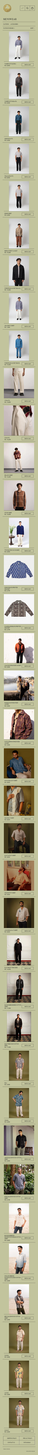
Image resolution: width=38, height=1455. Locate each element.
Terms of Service (6, 1449)
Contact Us (11, 1442)
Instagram (27, 1442)
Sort (31, 28)
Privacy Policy (27, 1438)
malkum (33, 1451)
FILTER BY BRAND (8, 28)
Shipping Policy (12, 1438)
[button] (27, 8)
